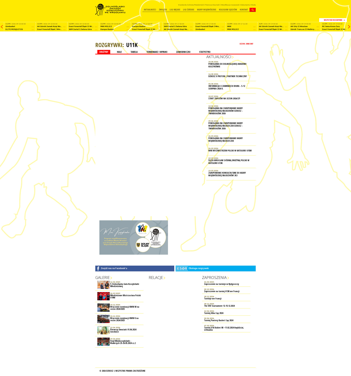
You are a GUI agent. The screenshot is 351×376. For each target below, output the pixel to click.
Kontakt (244, 9)
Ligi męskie (175, 9)
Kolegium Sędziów (228, 9)
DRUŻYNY (103, 51)
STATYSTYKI (204, 51)
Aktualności (150, 9)
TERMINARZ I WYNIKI (156, 51)
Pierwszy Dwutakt (212, 5)
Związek (163, 9)
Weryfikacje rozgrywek (230, 5)
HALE (119, 51)
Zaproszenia (214, 277)
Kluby (253, 5)
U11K (132, 45)
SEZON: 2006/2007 (247, 43)
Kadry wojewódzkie (206, 9)
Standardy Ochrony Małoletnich (191, 5)
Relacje (156, 277)
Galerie (102, 277)
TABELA (134, 51)
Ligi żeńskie (188, 9)
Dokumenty (245, 5)
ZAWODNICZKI (183, 51)
